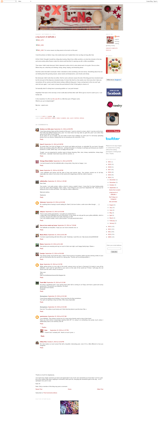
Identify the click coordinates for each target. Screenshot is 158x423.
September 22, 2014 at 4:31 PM (53, 264)
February (112, 220)
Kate (46, 330)
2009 (109, 237)
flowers (63, 118)
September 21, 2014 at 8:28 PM (54, 144)
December (113, 179)
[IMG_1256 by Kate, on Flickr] (40, 45)
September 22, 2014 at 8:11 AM (53, 244)
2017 (109, 169)
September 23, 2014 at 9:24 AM (57, 307)
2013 (109, 226)
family (54, 118)
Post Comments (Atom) (50, 393)
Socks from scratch (114, 190)
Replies (44, 327)
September (113, 187)
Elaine (42, 244)
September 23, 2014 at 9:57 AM (57, 316)
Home (69, 389)
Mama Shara (44, 234)
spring (82, 118)
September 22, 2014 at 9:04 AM (54, 253)
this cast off (56, 99)
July (111, 207)
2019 (109, 164)
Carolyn (42, 253)
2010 (109, 234)
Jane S (42, 144)
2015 (109, 175)
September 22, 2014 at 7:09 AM (67, 225)
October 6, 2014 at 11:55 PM (55, 341)
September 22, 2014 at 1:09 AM (57, 181)
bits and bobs (113, 201)
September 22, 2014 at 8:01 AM (57, 234)
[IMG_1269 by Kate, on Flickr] (40, 50)
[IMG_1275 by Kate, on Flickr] (40, 40)
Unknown (43, 202)
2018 (109, 167)
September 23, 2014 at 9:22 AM (57, 296)
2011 (109, 231)
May (111, 213)
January (112, 223)
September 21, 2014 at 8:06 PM (63, 129)
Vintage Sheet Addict (46, 161)
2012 (109, 229)
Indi (68, 118)
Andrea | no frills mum (47, 129)
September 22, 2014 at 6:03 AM (55, 202)
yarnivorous (43, 316)
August (111, 205)
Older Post (100, 389)
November (113, 182)
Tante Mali (43, 282)
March (112, 218)
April (110, 215)
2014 (109, 177)
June (111, 210)
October (112, 185)
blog (42, 118)
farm (58, 118)
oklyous (42, 211)
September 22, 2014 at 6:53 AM (55, 211)
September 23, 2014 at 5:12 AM (56, 282)
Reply (41, 139)
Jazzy (72, 118)
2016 (109, 172)
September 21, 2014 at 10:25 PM (53, 170)
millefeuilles (43, 181)
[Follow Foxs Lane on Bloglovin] (114, 80)
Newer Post (39, 389)
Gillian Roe (43, 341)
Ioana (41, 170)
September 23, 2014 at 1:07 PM (59, 330)
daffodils (48, 118)
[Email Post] (53, 116)
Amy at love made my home (48, 225)
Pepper (76, 118)
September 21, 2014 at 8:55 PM (63, 161)
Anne (41, 264)
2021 (109, 162)
